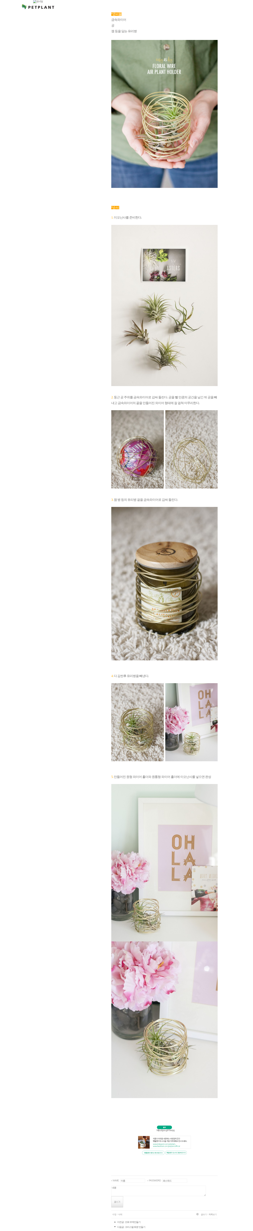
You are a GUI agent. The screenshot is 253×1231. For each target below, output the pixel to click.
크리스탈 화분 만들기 (135, 1227)
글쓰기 (204, 1214)
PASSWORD (155, 1180)
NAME (116, 1180)
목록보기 (213, 1214)
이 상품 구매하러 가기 (39, 867)
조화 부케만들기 (133, 1222)
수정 (114, 1214)
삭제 (120, 1214)
